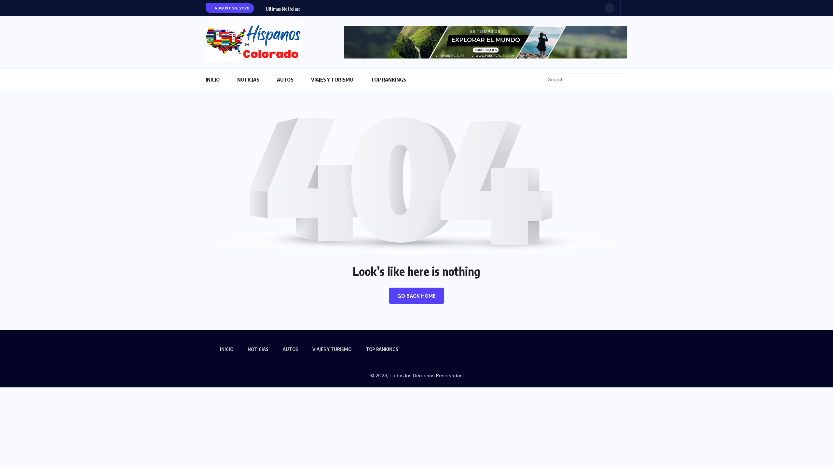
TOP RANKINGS (388, 79)
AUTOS (285, 79)
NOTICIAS (248, 79)
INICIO (213, 79)
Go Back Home (416, 296)
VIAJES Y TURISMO (332, 79)
